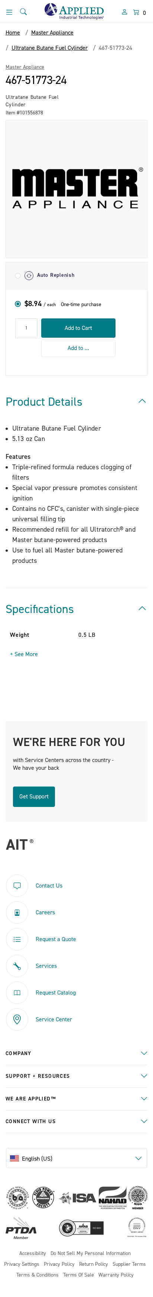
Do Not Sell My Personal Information (91, 1254)
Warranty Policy (116, 1275)
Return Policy (93, 1264)
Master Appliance (25, 67)
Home (13, 32)
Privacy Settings (21, 1264)
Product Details (44, 402)
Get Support (34, 796)
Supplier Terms (129, 1264)
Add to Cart (78, 328)
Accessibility (32, 1254)
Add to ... (78, 348)
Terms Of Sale (78, 1275)
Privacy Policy (59, 1264)
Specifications (40, 609)
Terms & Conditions (37, 1275)
